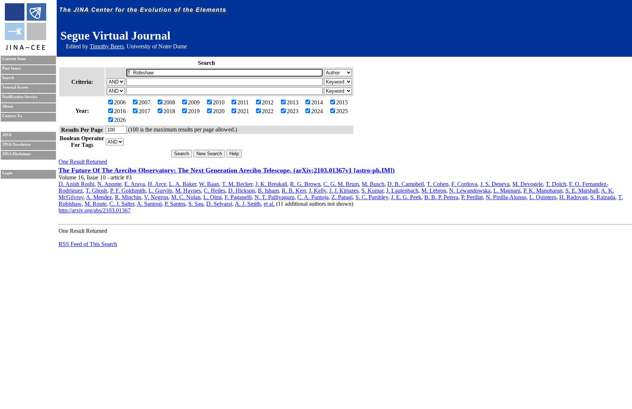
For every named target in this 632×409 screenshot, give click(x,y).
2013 (292, 102)
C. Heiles (214, 190)
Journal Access (15, 87)
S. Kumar (372, 190)
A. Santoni (149, 204)
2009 (194, 102)
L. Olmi (212, 197)
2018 (169, 111)
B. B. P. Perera (441, 197)
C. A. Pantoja (312, 197)
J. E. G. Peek (406, 197)
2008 (169, 102)
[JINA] (25, 48)
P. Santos (175, 204)
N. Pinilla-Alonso (506, 197)
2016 (120, 111)
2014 (317, 102)
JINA (7, 135)
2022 (268, 111)
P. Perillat (472, 197)
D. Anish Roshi (76, 184)
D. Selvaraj (219, 204)
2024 (317, 111)
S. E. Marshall (581, 190)
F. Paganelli (238, 197)
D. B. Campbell (405, 184)
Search (8, 78)
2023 (292, 111)
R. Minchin (128, 197)
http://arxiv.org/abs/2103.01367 (95, 210)
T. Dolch (556, 184)
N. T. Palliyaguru (274, 197)
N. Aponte (109, 184)
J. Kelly (317, 190)
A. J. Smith (248, 204)
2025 (342, 111)
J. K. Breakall (271, 184)
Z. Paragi (342, 197)
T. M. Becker (237, 184)
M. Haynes (188, 190)
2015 (342, 102)
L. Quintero (542, 197)
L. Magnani (506, 190)
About (7, 106)
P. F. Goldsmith (128, 190)
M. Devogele (527, 184)
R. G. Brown (305, 184)
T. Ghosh (96, 190)
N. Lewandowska (469, 190)
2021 (243, 111)
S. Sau (195, 204)
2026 (120, 120)
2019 (194, 111)
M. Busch (373, 184)
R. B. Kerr (294, 190)
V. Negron (156, 197)
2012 (268, 102)
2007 (144, 102)
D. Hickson (241, 190)
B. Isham (268, 190)
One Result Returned (83, 162)
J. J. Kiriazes (343, 190)
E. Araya (134, 184)
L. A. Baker (182, 184)
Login (7, 173)
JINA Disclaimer (16, 154)
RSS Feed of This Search (88, 244)
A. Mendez (99, 197)
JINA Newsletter (16, 144)
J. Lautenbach (402, 190)
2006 (120, 102)
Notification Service (19, 97)
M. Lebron (433, 190)
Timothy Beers (107, 46)
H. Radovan (573, 197)
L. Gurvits (160, 190)
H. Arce (157, 184)
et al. (269, 204)
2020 (219, 111)
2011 (243, 102)
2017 (144, 111)
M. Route (95, 204)
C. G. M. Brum (341, 184)
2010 (219, 102)
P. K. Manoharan (543, 190)
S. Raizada (602, 197)
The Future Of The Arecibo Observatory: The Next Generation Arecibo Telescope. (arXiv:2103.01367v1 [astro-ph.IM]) (227, 170)
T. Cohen (437, 184)
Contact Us (12, 116)
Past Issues (11, 68)
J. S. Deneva (494, 184)
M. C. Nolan (185, 197)
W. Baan (209, 184)
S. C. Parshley (372, 197)
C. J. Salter (121, 204)
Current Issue (14, 59)
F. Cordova (464, 184)
